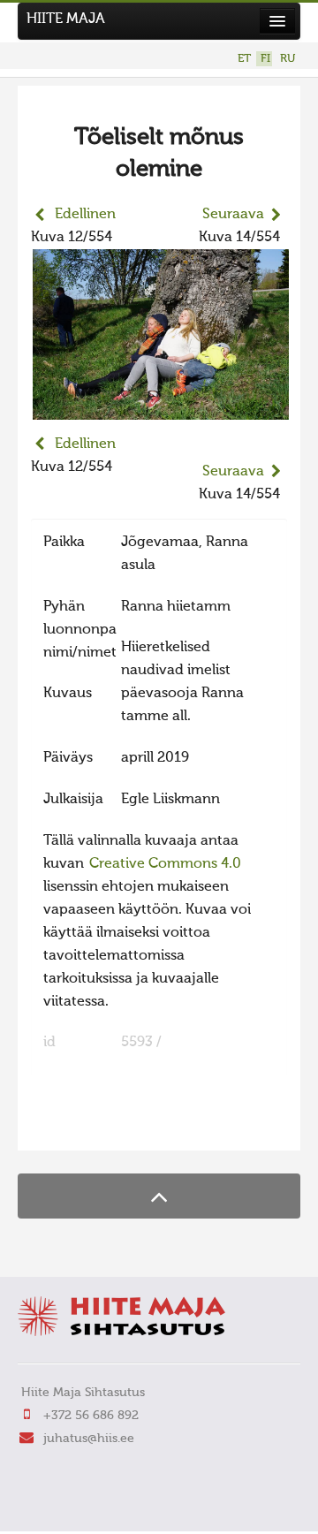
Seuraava (233, 215)
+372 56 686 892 (91, 1415)
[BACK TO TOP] (159, 1196)
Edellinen (85, 215)
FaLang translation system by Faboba (93, 1125)
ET (244, 59)
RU (287, 59)
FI (265, 59)
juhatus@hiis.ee (88, 1438)
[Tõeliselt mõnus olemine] (161, 408)
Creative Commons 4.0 (165, 864)
